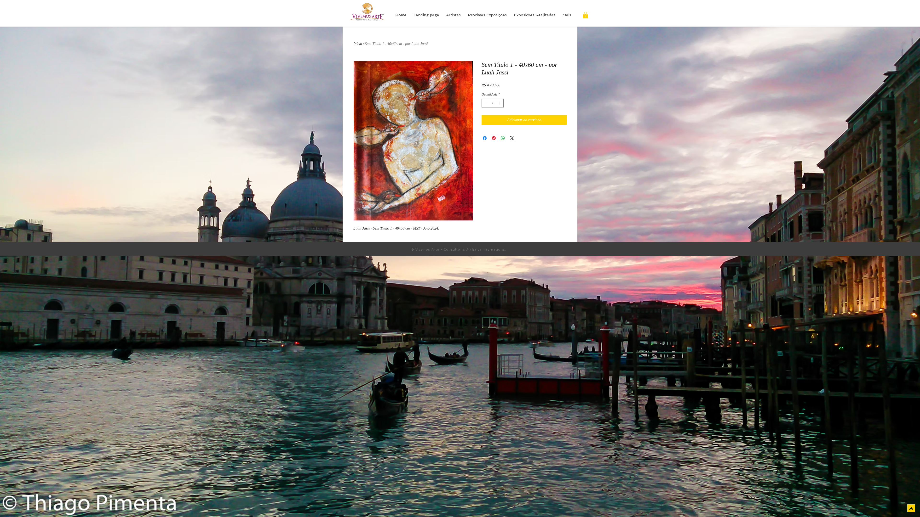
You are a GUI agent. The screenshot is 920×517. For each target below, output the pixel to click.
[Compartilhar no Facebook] (485, 138)
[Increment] (500, 103)
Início (357, 44)
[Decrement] (485, 103)
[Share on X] (512, 138)
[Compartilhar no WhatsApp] (503, 138)
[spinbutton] (492, 103)
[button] (585, 15)
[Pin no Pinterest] (494, 138)
